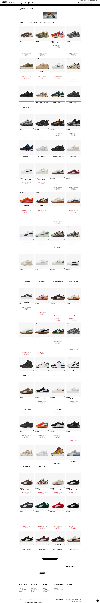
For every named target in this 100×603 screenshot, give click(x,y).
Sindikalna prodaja (45, 591)
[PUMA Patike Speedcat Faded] (73, 452)
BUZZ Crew (44, 588)
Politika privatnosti (33, 588)
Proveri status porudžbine (34, 589)
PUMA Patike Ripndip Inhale (73, 130)
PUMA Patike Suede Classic (26, 549)
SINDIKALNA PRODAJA (39, 9)
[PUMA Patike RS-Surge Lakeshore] (57, 33)
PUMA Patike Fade (27, 133)
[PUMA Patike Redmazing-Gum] (42, 423)
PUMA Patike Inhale (58, 130)
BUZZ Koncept (45, 586)
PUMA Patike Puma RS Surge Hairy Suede (73, 347)
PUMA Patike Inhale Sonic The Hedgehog (26, 157)
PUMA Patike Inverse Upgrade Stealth (58, 156)
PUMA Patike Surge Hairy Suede (42, 466)
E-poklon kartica (56, 587)
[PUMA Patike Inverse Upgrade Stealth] (57, 147)
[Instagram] (69, 566)
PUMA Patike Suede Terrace (57, 549)
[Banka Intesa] (71, 599)
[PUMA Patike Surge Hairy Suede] (71, 436)
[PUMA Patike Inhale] (57, 121)
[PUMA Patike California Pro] (42, 233)
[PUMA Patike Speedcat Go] (73, 480)
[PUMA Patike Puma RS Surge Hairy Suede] (24, 43)
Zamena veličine (33, 590)
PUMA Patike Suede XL (42, 398)
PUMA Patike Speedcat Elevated (58, 489)
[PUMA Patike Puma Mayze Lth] (24, 276)
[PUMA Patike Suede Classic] (26, 538)
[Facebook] (67, 566)
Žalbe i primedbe (33, 593)
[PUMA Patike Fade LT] (73, 65)
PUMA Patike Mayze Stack (26, 179)
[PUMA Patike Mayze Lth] (73, 147)
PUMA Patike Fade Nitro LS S (57, 102)
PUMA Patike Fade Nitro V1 (73, 102)
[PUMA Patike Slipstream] (57, 364)
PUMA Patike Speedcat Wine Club (26, 489)
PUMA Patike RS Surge (26, 50)
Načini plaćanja (21, 587)
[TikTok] (74, 566)
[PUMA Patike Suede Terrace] (57, 538)
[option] (50, 16)
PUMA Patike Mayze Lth (73, 156)
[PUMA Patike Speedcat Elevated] (57, 480)
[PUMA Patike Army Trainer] (73, 199)
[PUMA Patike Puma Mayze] (26, 261)
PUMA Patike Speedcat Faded (73, 461)
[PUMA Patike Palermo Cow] (42, 199)
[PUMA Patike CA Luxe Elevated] (42, 65)
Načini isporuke (21, 591)
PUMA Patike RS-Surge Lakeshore (57, 42)
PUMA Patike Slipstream (58, 373)
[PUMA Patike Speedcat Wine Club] (26, 480)
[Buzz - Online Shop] (4, 2)
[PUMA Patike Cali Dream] (57, 65)
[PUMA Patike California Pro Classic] (26, 233)
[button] (85, 3)
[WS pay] (65, 599)
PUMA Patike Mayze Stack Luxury (26, 304)
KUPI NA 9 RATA (42, 6)
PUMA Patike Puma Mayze (26, 281)
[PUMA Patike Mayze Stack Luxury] (26, 295)
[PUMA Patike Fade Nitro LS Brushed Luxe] (42, 93)
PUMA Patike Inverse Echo (42, 156)
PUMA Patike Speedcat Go (73, 489)
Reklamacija (32, 592)
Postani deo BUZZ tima (46, 590)
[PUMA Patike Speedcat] (42, 480)
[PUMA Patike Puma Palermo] (56, 183)
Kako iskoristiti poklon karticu (23, 590)
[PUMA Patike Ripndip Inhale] (73, 121)
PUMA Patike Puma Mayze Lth (58, 281)
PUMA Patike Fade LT (73, 79)
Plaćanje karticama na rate (22, 589)
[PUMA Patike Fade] (26, 121)
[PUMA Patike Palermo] (57, 170)
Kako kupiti (20, 586)
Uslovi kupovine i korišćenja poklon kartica (59, 590)
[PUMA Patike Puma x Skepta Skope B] (26, 423)
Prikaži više (50, 558)
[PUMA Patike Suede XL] (42, 389)
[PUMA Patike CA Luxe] (26, 65)
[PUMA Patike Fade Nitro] (73, 233)
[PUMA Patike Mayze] (24, 271)
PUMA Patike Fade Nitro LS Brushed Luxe (42, 103)
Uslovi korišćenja (33, 586)
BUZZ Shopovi (45, 589)
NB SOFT (36, 602)
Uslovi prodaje (33, 587)
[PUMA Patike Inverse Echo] (42, 147)
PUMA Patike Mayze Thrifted (42, 179)
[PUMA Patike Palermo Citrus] (26, 199)
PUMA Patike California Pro (42, 242)
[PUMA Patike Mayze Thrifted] (42, 170)
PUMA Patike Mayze (42, 281)
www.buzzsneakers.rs (30, 602)
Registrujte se (93, 0)
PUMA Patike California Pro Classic (26, 242)
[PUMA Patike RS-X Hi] (26, 364)
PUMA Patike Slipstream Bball (42, 373)
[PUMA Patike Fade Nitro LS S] (57, 93)
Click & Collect (56, 588)
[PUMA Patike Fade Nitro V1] (73, 93)
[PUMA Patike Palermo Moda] (57, 329)
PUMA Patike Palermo (57, 184)
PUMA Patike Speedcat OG (26, 409)
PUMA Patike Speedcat (42, 489)
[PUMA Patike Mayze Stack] (26, 170)
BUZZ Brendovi (45, 587)
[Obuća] (50, 15)
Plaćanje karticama (21, 588)
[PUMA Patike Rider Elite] (57, 423)
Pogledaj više (58, 6)
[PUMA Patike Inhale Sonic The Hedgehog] (26, 147)
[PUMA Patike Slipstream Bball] (42, 364)
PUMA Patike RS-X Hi (26, 375)
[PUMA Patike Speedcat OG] (26, 389)
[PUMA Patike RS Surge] (26, 33)
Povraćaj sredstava (33, 591)
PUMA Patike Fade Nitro (73, 242)
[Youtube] (72, 566)
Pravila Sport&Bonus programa (58, 586)
